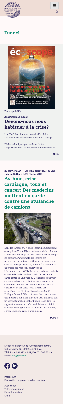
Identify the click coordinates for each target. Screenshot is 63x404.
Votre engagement (14, 389)
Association (10, 385)
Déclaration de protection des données (24, 380)
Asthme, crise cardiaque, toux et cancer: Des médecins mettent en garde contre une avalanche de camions (29, 193)
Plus (56, 154)
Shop (7, 395)
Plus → (54, 317)
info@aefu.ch (19, 355)
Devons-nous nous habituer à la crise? (26, 124)
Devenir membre (13, 392)
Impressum (10, 376)
